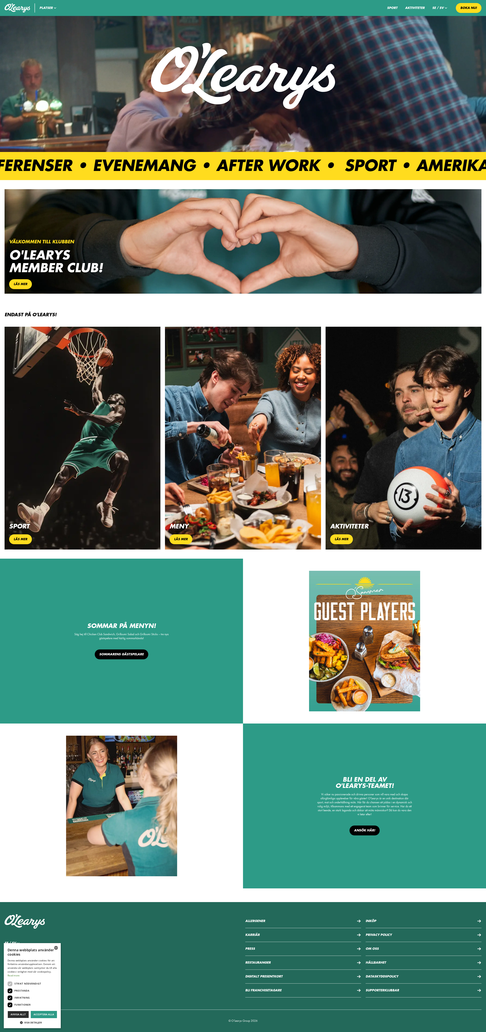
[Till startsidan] (17, 8)
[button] (48, 8)
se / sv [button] (438, 7)
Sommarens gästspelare (121, 654)
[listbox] (56, 948)
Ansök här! (364, 830)
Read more (14, 975)
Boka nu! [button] (468, 7)
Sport (392, 7)
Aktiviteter (415, 7)
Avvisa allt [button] (18, 1014)
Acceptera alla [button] (44, 1014)
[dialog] (32, 985)
